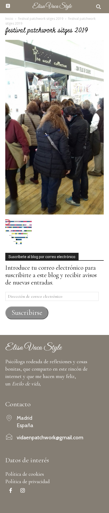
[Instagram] (22, 491)
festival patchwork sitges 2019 (40, 18)
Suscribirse (27, 312)
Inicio (9, 18)
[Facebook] (10, 491)
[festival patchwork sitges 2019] (54, 212)
